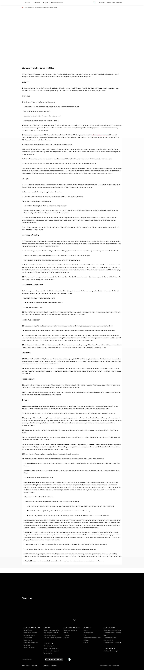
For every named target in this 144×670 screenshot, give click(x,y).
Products (27, 3)
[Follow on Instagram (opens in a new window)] (46, 659)
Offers (86, 643)
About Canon (28, 630)
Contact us (108, 2)
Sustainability (28, 638)
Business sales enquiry (51, 651)
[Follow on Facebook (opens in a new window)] (55, 659)
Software (66, 638)
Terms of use (54, 665)
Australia (28, 665)
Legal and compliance (31, 643)
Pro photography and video (92, 638)
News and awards (29, 648)
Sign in (113, 2)
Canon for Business (57, 3)
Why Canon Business (30, 633)
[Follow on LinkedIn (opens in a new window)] (58, 659)
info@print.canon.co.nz (99, 135)
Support (45, 3)
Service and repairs (50, 635)
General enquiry (49, 646)
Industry (66, 633)
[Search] (94, 2)
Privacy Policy (47, 665)
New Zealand (35, 665)
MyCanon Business (110, 651)
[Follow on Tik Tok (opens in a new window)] (49, 659)
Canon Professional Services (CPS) (110, 639)
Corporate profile (29, 635)
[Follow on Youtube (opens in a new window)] (52, 659)
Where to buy (48, 653)
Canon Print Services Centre (50, 7)
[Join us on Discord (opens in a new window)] (61, 659)
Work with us (28, 640)
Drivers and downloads (51, 630)
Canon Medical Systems (112, 643)
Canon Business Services (112, 630)
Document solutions (70, 630)
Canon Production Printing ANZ (112, 634)
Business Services (39, 7)
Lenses (86, 630)
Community (27, 645)
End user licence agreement (53, 638)
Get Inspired (36, 3)
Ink (85, 635)
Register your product (51, 633)
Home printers (88, 633)
